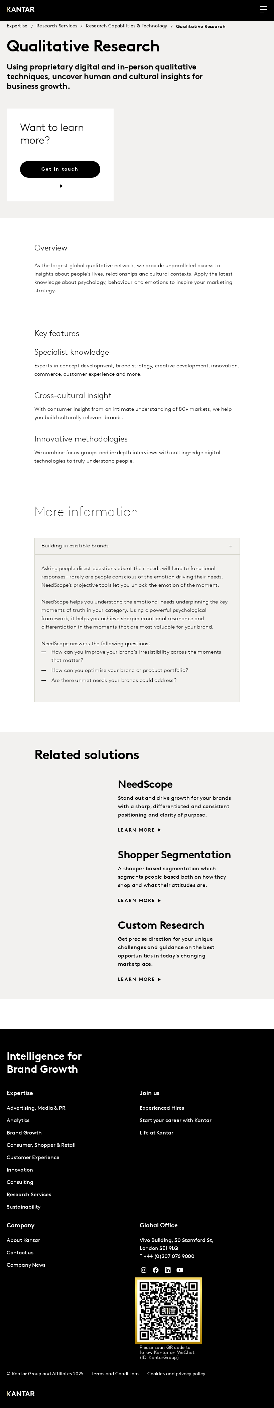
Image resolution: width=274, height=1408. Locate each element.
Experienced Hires (162, 1108)
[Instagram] (144, 1271)
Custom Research (161, 926)
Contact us (20, 1253)
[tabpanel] (137, 625)
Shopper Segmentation (174, 855)
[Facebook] (156, 1271)
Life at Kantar (156, 1133)
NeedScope (145, 785)
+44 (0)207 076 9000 (169, 1256)
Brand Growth (24, 1133)
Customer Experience (33, 1158)
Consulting (20, 1182)
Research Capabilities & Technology (126, 26)
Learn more (136, 830)
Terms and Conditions (115, 1374)
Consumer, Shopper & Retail (41, 1145)
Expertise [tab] (20, 1094)
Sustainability (23, 1207)
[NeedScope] (73, 805)
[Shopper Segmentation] (73, 875)
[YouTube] (168, 1271)
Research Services (56, 26)
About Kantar (23, 1240)
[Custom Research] (73, 946)
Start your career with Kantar (176, 1120)
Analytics (18, 1120)
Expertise (17, 26)
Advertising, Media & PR (36, 1108)
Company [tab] (20, 1226)
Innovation (20, 1170)
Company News (26, 1265)
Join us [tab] (149, 1094)
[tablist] (137, 1218)
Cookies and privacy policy (176, 1374)
